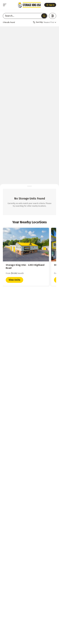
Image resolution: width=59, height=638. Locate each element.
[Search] (44, 15)
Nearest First (49, 22)
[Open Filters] (52, 16)
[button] (50, 5)
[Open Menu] (5, 5)
